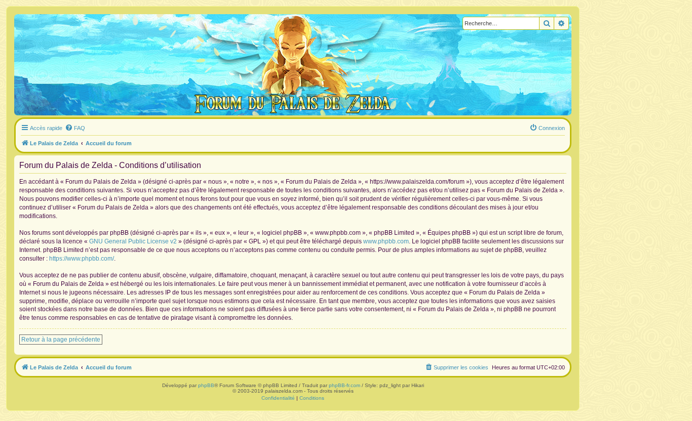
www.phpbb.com (386, 241)
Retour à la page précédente (60, 339)
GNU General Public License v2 (133, 241)
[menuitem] (75, 128)
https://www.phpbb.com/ (81, 258)
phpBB (206, 385)
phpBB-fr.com (344, 385)
